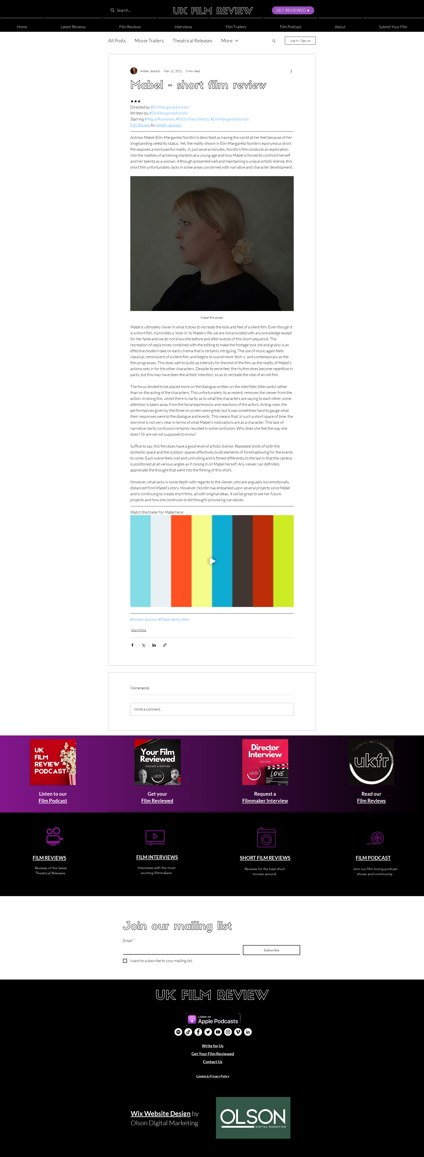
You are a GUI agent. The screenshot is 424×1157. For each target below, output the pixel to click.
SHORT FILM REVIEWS (265, 858)
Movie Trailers (149, 40)
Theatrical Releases (192, 40)
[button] (340, 25)
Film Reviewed (157, 801)
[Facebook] (198, 1032)
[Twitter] (208, 1032)
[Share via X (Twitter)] (143, 645)
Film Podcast (53, 801)
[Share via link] (165, 645)
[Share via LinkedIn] (154, 645)
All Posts (117, 40)
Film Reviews (371, 801)
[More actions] (291, 70)
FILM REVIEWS (49, 858)
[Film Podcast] (178, 1032)
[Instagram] (228, 1032)
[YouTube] (218, 1032)
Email (129, 940)
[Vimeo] (238, 1032)
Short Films (138, 630)
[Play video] (212, 561)
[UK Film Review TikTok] (188, 1032)
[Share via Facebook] (132, 645)
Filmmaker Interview (265, 801)
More (227, 40)
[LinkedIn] (248, 1032)
